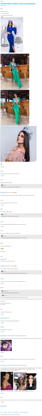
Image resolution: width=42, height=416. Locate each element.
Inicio (1, 412)
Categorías (5, 412)
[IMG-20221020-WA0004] (12, 35)
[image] (18, 381)
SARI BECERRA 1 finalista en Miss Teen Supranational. (18, 3)
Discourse (6, 414)
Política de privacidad (23, 412)
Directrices (9, 412)
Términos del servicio (15, 412)
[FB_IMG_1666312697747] (15, 108)
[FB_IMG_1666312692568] (15, 72)
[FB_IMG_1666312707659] (18, 144)
